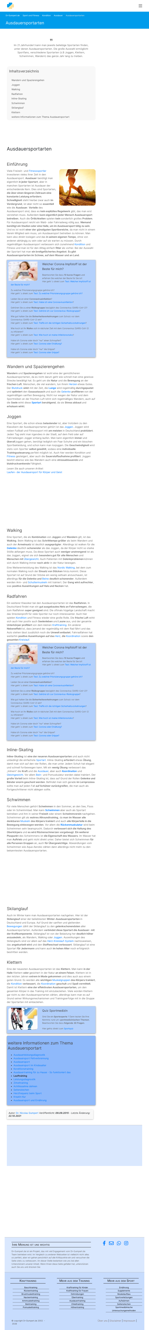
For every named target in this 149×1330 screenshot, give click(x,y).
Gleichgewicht (15, 774)
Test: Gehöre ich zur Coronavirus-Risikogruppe (56, 311)
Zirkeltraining (21, 1082)
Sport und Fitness (31, 15)
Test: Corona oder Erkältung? (47, 343)
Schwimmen (18, 103)
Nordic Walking (66, 567)
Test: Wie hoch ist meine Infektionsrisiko (53, 335)
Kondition (46, 15)
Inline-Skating (18, 98)
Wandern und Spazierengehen (27, 80)
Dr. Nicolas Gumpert (27, 1112)
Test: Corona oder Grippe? (46, 352)
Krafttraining (59, 625)
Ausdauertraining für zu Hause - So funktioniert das (42, 1072)
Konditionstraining (23, 1068)
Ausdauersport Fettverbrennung (31, 1058)
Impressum (129, 1320)
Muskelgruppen (61, 980)
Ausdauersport (22, 1061)
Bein (38, 774)
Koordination (73, 636)
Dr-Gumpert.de (13, 15)
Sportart (41, 760)
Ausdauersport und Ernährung (30, 1100)
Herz (57, 636)
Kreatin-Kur (20, 1096)
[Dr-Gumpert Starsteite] (10, 5)
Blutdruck (17, 388)
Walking (15, 89)
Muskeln (25, 821)
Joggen (15, 84)
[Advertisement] (51, 132)
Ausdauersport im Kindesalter (30, 1065)
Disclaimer (115, 1320)
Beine (45, 578)
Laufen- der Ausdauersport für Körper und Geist (34, 472)
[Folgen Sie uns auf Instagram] (126, 1243)
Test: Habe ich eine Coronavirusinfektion (53, 302)
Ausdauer (58, 15)
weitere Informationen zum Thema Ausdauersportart (40, 116)
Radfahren (17, 94)
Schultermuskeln (38, 582)
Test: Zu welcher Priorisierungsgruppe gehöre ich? (58, 293)
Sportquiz (68, 1028)
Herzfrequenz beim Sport (28, 1093)
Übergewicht (31, 559)
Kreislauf (24, 639)
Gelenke (66, 391)
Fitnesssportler (37, 170)
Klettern (15, 112)
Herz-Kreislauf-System (60, 941)
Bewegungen (15, 926)
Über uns (103, 1320)
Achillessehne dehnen (25, 1086)
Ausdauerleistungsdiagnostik (29, 1054)
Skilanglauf (17, 107)
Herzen (73, 384)
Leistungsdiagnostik (25, 1079)
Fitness (11, 456)
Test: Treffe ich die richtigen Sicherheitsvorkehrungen (59, 323)
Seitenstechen (21, 1089)
